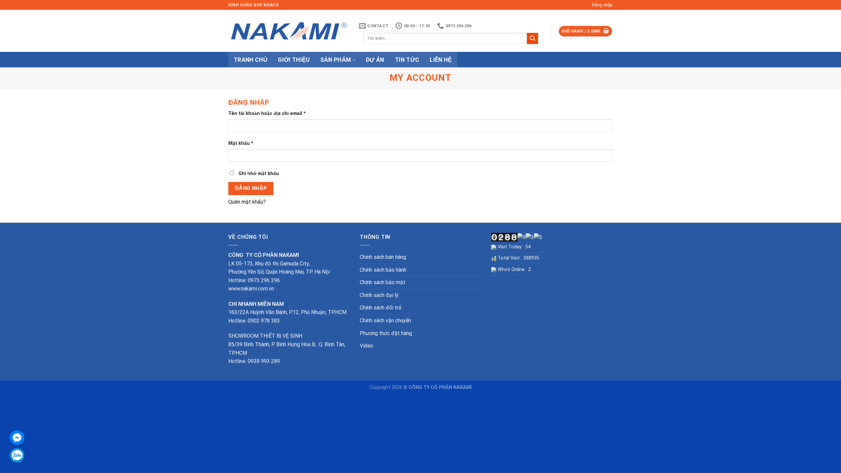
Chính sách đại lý (379, 295)
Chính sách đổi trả (380, 307)
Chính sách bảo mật (382, 282)
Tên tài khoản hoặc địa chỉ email (267, 113)
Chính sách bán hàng (383, 257)
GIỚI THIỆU (294, 59)
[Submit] (532, 38)
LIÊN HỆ (441, 59)
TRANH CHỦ (250, 59)
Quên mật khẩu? (247, 202)
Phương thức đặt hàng (386, 333)
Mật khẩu (240, 143)
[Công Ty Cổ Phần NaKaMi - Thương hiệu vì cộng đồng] (288, 31)
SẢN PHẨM (335, 59)
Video (366, 346)
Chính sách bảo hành (383, 270)
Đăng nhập (251, 188)
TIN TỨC (407, 59)
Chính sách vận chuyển (385, 320)
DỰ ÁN (375, 59)
